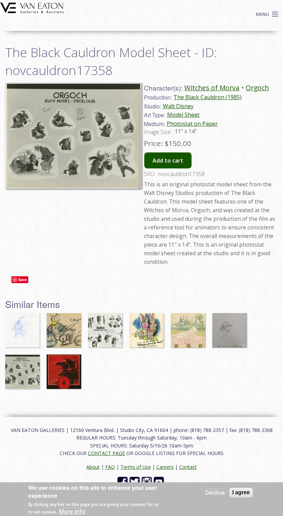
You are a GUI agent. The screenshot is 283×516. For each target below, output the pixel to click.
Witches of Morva (212, 87)
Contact (188, 467)
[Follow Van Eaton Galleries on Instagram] (148, 481)
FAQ (110, 467)
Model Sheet (183, 114)
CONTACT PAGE (106, 453)
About (93, 467)
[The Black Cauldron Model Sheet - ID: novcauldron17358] (73, 135)
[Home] (32, 7)
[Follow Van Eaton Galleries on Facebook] (123, 481)
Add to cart (168, 160)
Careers (165, 467)
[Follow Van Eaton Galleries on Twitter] (135, 481)
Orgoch (257, 87)
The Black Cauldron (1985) (208, 97)
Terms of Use (135, 467)
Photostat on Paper (192, 123)
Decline (215, 492)
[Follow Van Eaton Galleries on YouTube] (160, 481)
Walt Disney (178, 106)
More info (72, 511)
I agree (241, 492)
